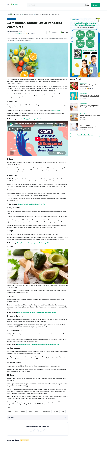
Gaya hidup (18, 14)
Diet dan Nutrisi (29, 14)
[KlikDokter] (17, 5)
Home (8, 14)
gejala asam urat (56, 110)
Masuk (95, 5)
